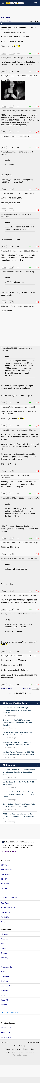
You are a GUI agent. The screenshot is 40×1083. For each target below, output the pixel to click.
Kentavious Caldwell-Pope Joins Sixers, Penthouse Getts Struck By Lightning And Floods (18, 794)
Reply (4, 53)
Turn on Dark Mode (20, 1055)
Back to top (5, 1042)
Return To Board (6, 688)
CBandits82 (11, 32)
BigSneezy (11, 430)
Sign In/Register (33, 1042)
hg (8, 136)
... (18, 52)
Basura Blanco (12, 152)
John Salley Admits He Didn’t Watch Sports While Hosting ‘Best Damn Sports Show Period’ (19, 772)
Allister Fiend (11, 251)
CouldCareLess (12, 656)
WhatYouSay (11, 111)
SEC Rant (5, 17)
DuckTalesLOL (12, 348)
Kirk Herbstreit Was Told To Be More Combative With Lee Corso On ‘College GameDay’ (17, 722)
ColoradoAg (11, 475)
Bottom (9, 21)
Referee (9, 58)
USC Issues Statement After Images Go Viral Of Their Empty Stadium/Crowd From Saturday (18, 816)
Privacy (7, 1049)
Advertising (16, 1049)
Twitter (14, 852)
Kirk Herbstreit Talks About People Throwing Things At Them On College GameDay (17, 710)
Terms (33, 1049)
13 (13, 53)
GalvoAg (10, 193)
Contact (25, 1049)
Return (3, 21)
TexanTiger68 (11, 595)
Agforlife (10, 407)
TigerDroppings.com (9, 897)
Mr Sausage (11, 76)
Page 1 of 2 (32, 21)
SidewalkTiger (12, 498)
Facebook (5, 852)
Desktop (22, 1046)
